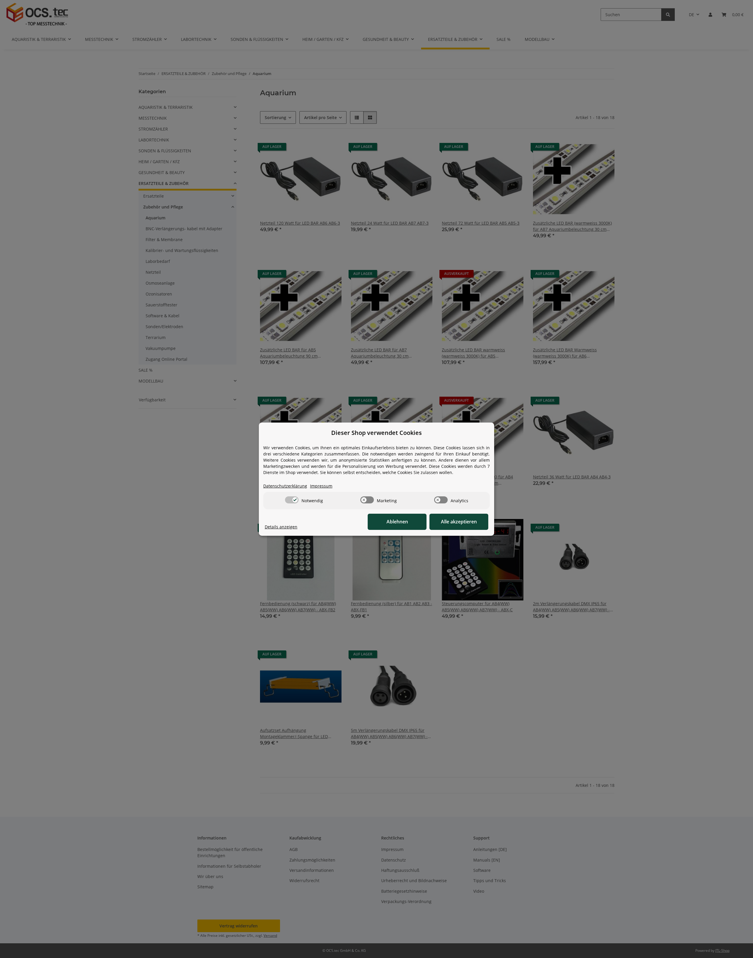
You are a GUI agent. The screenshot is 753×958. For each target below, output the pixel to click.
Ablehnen (397, 521)
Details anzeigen (281, 527)
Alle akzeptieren (459, 521)
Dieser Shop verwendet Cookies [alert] (376, 433)
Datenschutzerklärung (285, 486)
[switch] (292, 499)
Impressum (321, 486)
